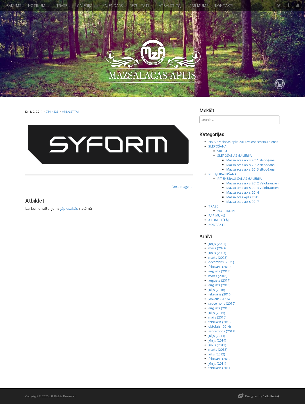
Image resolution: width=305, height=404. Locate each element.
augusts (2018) (219, 271)
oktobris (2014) (219, 326)
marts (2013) (217, 349)
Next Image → (182, 186)
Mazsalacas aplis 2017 (242, 201)
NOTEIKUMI (226, 211)
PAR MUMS (198, 5)
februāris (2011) (220, 368)
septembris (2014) (221, 331)
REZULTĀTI (140, 5)
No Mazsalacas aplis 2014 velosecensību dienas (243, 142)
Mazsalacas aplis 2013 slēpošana (250, 169)
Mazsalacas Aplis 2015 (242, 197)
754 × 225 (52, 111)
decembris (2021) (221, 262)
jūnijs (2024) (217, 244)
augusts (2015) (219, 308)
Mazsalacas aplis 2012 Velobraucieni (252, 183)
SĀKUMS (14, 5)
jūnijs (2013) (217, 345)
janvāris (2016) (219, 299)
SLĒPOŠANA (217, 146)
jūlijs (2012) (216, 354)
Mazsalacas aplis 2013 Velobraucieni (252, 188)
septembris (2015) (221, 303)
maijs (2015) (217, 317)
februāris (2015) (220, 322)
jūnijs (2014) (217, 340)
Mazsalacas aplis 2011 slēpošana (250, 160)
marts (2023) (217, 257)
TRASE (62, 5)
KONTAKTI (224, 5)
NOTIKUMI (37, 5)
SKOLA (222, 151)
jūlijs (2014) (216, 335)
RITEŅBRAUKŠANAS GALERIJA (239, 178)
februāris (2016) (220, 294)
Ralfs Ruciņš (271, 396)
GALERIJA (85, 5)
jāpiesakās (69, 208)
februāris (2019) (220, 267)
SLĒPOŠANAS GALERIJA (234, 155)
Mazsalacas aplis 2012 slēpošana (250, 165)
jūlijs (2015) (216, 313)
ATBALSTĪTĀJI (171, 5)
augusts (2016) (219, 285)
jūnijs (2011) (217, 363)
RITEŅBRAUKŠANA (222, 174)
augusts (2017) (219, 280)
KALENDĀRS (112, 5)
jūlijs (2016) (216, 290)
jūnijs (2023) (217, 253)
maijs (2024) (217, 248)
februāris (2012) (220, 359)
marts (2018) (217, 276)
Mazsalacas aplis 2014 (242, 192)
